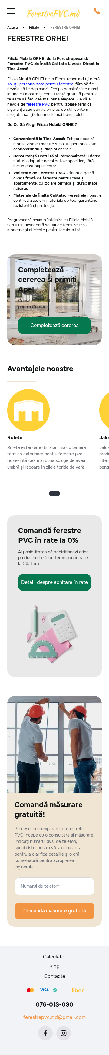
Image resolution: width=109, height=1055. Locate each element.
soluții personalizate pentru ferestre (40, 84)
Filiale (34, 27)
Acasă (12, 27)
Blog (54, 966)
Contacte (54, 976)
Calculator (54, 957)
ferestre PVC (38, 104)
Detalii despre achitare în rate (54, 582)
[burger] (11, 11)
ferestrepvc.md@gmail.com (54, 1017)
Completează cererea (55, 325)
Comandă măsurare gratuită (54, 911)
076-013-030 (54, 1004)
